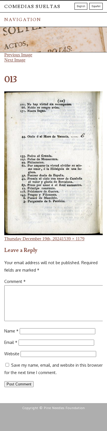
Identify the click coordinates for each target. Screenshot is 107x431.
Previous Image (18, 54)
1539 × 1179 (73, 238)
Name (11, 331)
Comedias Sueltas (32, 6)
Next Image (14, 60)
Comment (15, 281)
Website (11, 353)
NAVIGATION (22, 19)
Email (10, 342)
